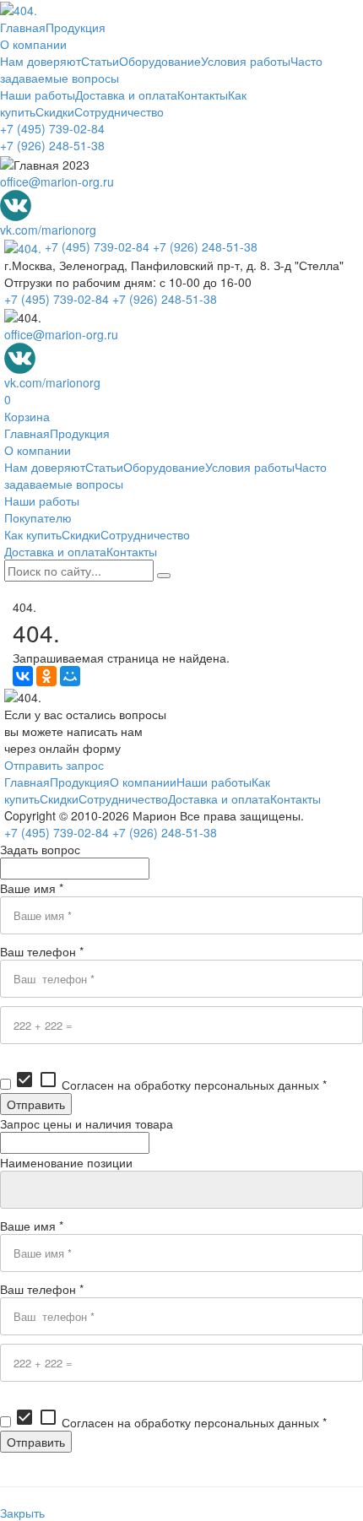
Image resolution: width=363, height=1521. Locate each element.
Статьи (100, 60)
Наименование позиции (66, 1162)
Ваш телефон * (42, 951)
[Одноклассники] (46, 676)
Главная (23, 27)
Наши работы (37, 94)
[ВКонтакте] (23, 676)
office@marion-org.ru (57, 181)
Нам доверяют (40, 60)
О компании (33, 43)
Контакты (202, 94)
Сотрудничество (119, 111)
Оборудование (160, 60)
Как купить (33, 534)
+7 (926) (52, 145)
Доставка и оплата (126, 94)
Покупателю (38, 517)
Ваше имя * (31, 888)
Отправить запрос (54, 764)
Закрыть (22, 1512)
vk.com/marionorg (48, 229)
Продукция (76, 27)
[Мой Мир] (70, 676)
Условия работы (245, 60)
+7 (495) (52, 128)
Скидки (54, 111)
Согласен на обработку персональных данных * (170, 1084)
